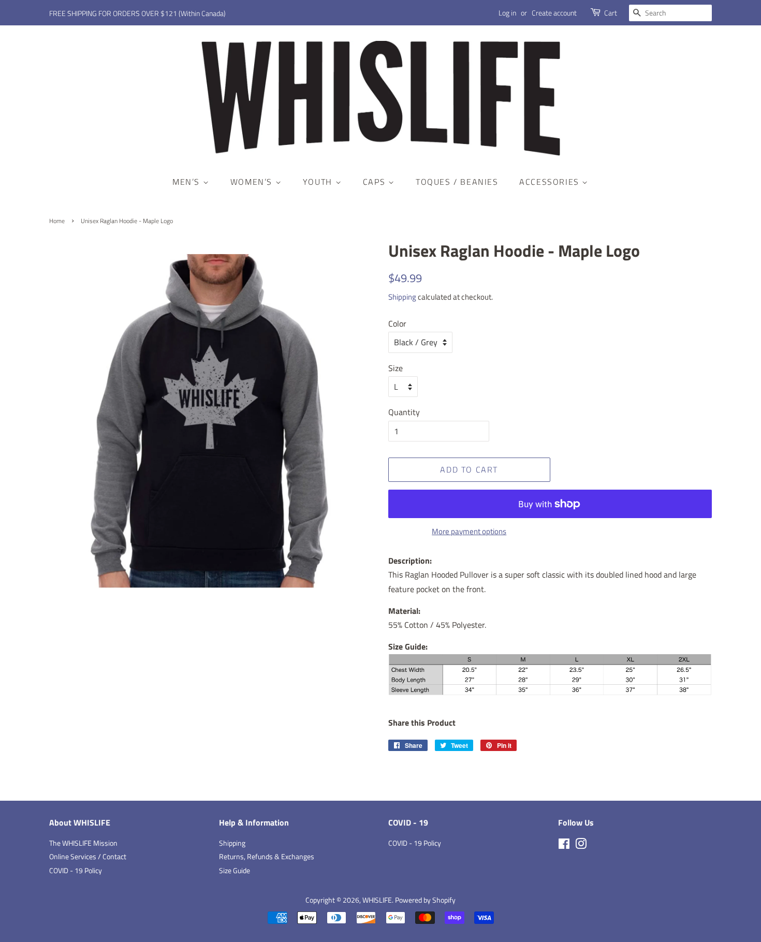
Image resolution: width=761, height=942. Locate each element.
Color (397, 323)
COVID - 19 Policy (75, 870)
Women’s (252, 181)
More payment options (469, 531)
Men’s (187, 181)
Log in (507, 12)
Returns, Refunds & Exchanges (266, 856)
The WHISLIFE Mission (83, 843)
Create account (554, 12)
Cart (610, 12)
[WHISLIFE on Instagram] (581, 846)
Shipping (402, 297)
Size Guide (234, 870)
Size (395, 368)
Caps (375, 181)
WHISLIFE (377, 900)
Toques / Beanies (457, 181)
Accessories (550, 181)
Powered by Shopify (425, 900)
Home (57, 221)
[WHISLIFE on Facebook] (564, 846)
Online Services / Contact (87, 856)
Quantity (404, 412)
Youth (319, 181)
